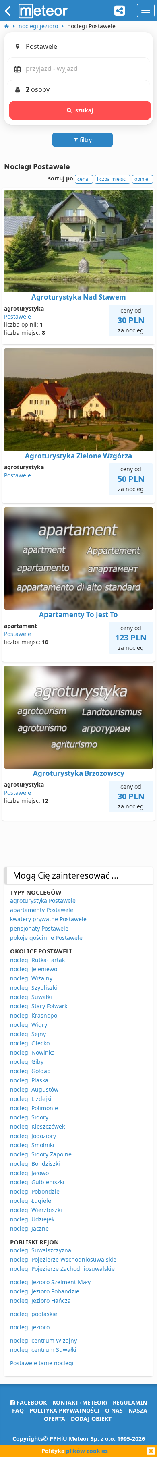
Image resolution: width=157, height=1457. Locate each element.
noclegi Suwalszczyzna (40, 1250)
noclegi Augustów (34, 1089)
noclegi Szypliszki (33, 987)
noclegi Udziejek (32, 1219)
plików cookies (87, 1451)
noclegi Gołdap (30, 1071)
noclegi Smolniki (32, 1145)
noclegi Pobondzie (35, 1191)
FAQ (18, 1410)
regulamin (130, 1402)
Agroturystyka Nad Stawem (78, 297)
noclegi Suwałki (31, 997)
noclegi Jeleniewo (33, 969)
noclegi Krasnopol (34, 1015)
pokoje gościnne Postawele (46, 937)
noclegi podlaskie (33, 1314)
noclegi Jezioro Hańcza (40, 1300)
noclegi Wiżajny (31, 978)
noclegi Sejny (28, 1034)
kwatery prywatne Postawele (48, 919)
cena (82, 179)
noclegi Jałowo (29, 1173)
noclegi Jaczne (29, 1228)
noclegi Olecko (30, 1043)
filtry (85, 139)
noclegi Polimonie (34, 1108)
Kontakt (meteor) (79, 1402)
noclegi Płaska (29, 1080)
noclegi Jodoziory (33, 1136)
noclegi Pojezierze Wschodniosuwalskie (63, 1259)
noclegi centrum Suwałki (43, 1349)
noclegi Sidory (29, 1117)
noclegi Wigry (28, 1024)
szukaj (84, 110)
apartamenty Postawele (41, 910)
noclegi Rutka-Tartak (37, 960)
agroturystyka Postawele (43, 900)
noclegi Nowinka (32, 1052)
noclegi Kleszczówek (37, 1126)
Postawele (17, 316)
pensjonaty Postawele (39, 928)
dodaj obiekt (91, 1418)
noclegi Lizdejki (31, 1099)
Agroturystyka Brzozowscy (78, 773)
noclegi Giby (26, 1061)
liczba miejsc (111, 179)
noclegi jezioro (30, 1327)
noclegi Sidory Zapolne (41, 1154)
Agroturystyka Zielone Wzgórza (78, 455)
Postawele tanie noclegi (42, 1363)
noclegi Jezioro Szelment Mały (50, 1282)
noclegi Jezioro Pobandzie (44, 1291)
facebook (31, 1402)
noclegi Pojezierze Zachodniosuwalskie (62, 1269)
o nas (114, 1410)
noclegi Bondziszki (35, 1163)
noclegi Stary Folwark (38, 1006)
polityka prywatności (64, 1410)
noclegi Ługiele (30, 1200)
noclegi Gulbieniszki (37, 1182)
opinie (141, 179)
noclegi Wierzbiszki (36, 1210)
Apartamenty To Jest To (78, 614)
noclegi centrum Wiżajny (43, 1340)
